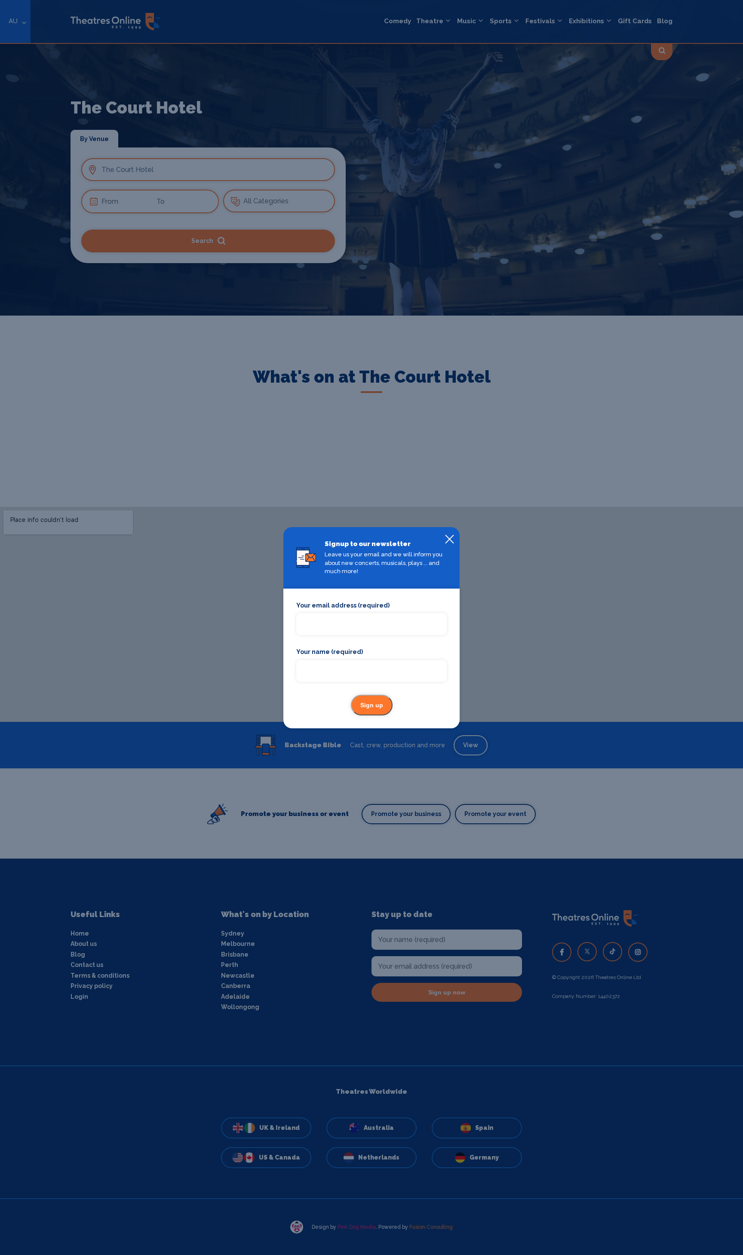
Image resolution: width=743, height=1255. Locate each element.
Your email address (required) (343, 605)
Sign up (371, 705)
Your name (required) (329, 651)
